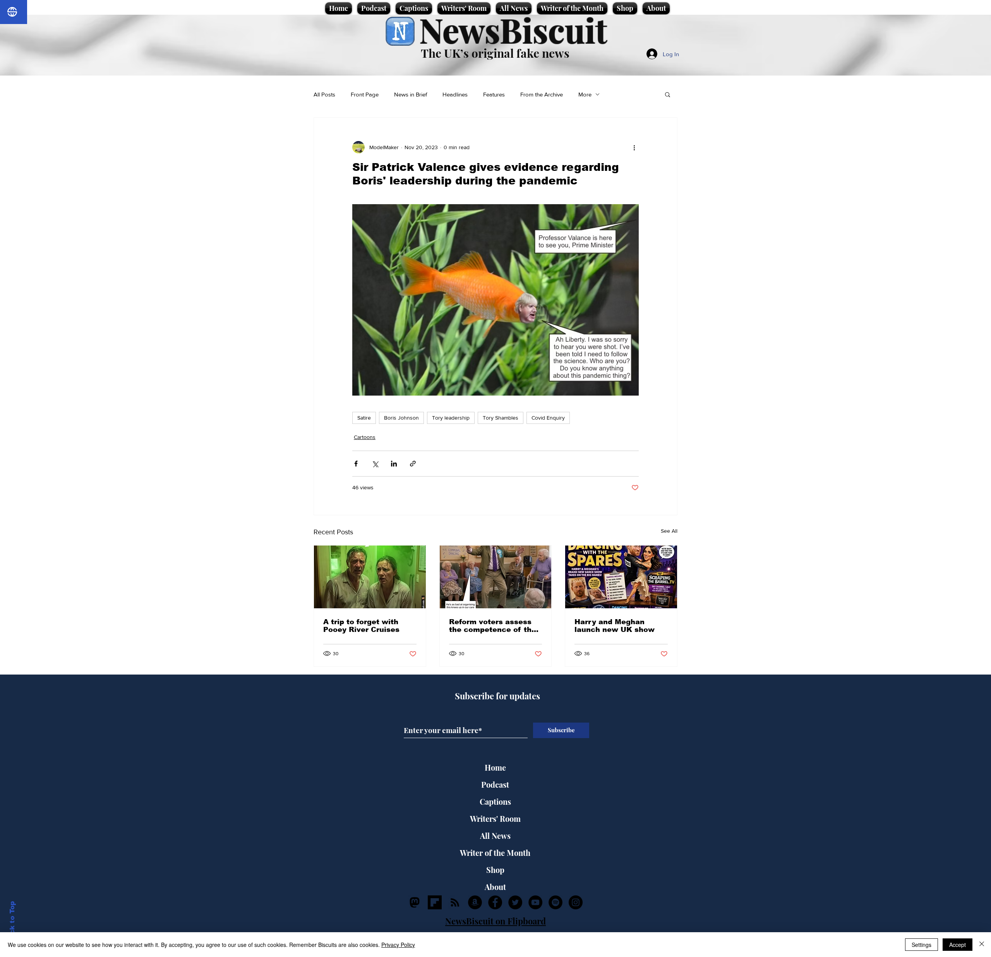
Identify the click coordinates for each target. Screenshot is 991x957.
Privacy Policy (398, 944)
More (585, 94)
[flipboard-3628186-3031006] (435, 902)
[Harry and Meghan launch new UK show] (621, 577)
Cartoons (364, 437)
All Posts (324, 94)
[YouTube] (535, 902)
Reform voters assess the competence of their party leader (495, 625)
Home (495, 767)
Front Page (365, 94)
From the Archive (541, 94)
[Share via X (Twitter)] (375, 463)
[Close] (981, 944)
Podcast (495, 784)
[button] (667, 94)
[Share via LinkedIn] (394, 463)
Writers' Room (495, 818)
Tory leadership (451, 418)
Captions (495, 801)
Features (494, 94)
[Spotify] (555, 902)
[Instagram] (576, 902)
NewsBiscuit (513, 29)
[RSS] (455, 902)
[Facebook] (495, 902)
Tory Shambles (500, 418)
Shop (495, 869)
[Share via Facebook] (356, 463)
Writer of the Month (495, 852)
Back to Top (12, 922)
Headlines (455, 94)
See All (669, 531)
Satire (364, 418)
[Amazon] (475, 902)
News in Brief (410, 94)
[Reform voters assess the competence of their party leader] (496, 577)
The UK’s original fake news (495, 53)
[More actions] (634, 147)
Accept (957, 944)
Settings (921, 944)
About (495, 886)
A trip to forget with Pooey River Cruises (361, 625)
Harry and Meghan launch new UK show (614, 625)
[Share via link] (413, 463)
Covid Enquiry (548, 418)
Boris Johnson (401, 418)
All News (495, 835)
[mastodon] (415, 902)
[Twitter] (515, 902)
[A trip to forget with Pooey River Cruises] (370, 577)
